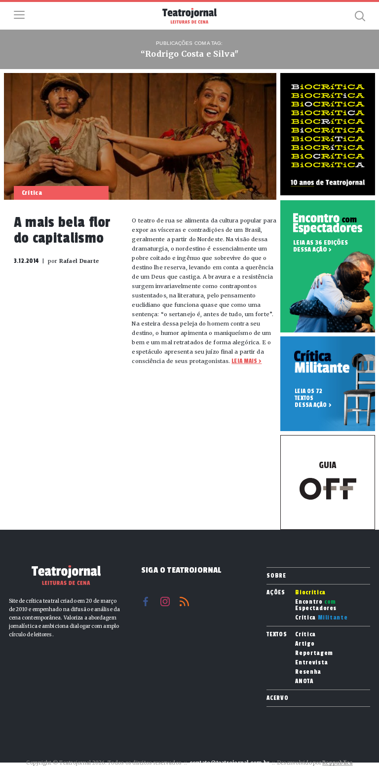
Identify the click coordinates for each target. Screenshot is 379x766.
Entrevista (311, 662)
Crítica (321, 618)
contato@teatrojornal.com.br (230, 763)
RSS (184, 601)
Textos (276, 634)
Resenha (308, 672)
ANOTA (304, 681)
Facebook (146, 601)
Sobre (276, 575)
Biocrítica (310, 592)
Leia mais (244, 361)
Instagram (165, 601)
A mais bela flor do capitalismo (62, 230)
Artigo (304, 644)
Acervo (277, 697)
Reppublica (337, 763)
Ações (275, 592)
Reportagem (314, 653)
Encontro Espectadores (316, 605)
